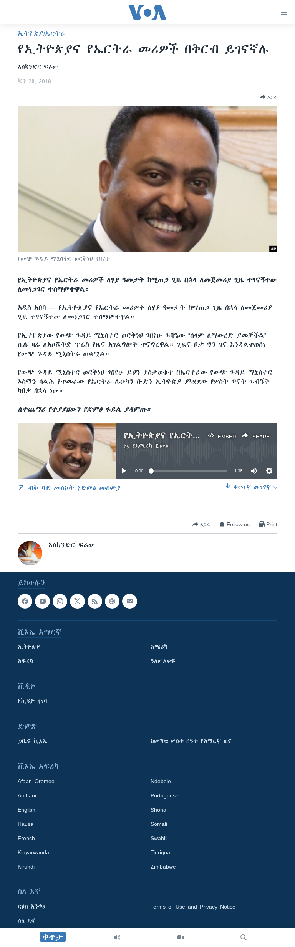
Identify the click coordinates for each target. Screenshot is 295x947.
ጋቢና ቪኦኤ (32, 741)
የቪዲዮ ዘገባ (32, 701)
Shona (158, 810)
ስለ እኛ (26, 921)
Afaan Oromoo (36, 781)
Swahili (159, 838)
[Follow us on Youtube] (42, 601)
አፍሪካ (25, 661)
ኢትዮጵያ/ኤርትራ (42, 33)
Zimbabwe (163, 867)
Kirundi (26, 867)
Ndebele (161, 781)
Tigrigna (160, 852)
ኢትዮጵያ (29, 647)
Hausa (25, 824)
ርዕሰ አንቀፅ (31, 907)
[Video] (180, 937)
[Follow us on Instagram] (60, 601)
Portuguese (165, 795)
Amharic (28, 795)
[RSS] (95, 601)
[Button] (268, 97)
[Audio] (117, 937)
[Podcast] (112, 601)
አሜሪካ (159, 647)
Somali (159, 824)
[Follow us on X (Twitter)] (77, 601)
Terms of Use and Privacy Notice (193, 907)
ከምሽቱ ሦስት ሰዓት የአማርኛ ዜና (191, 741)
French (26, 838)
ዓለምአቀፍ (163, 661)
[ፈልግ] (243, 937)
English (26, 810)
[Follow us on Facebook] (25, 601)
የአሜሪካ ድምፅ (150, 446)
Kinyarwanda (33, 852)
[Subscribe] (129, 601)
